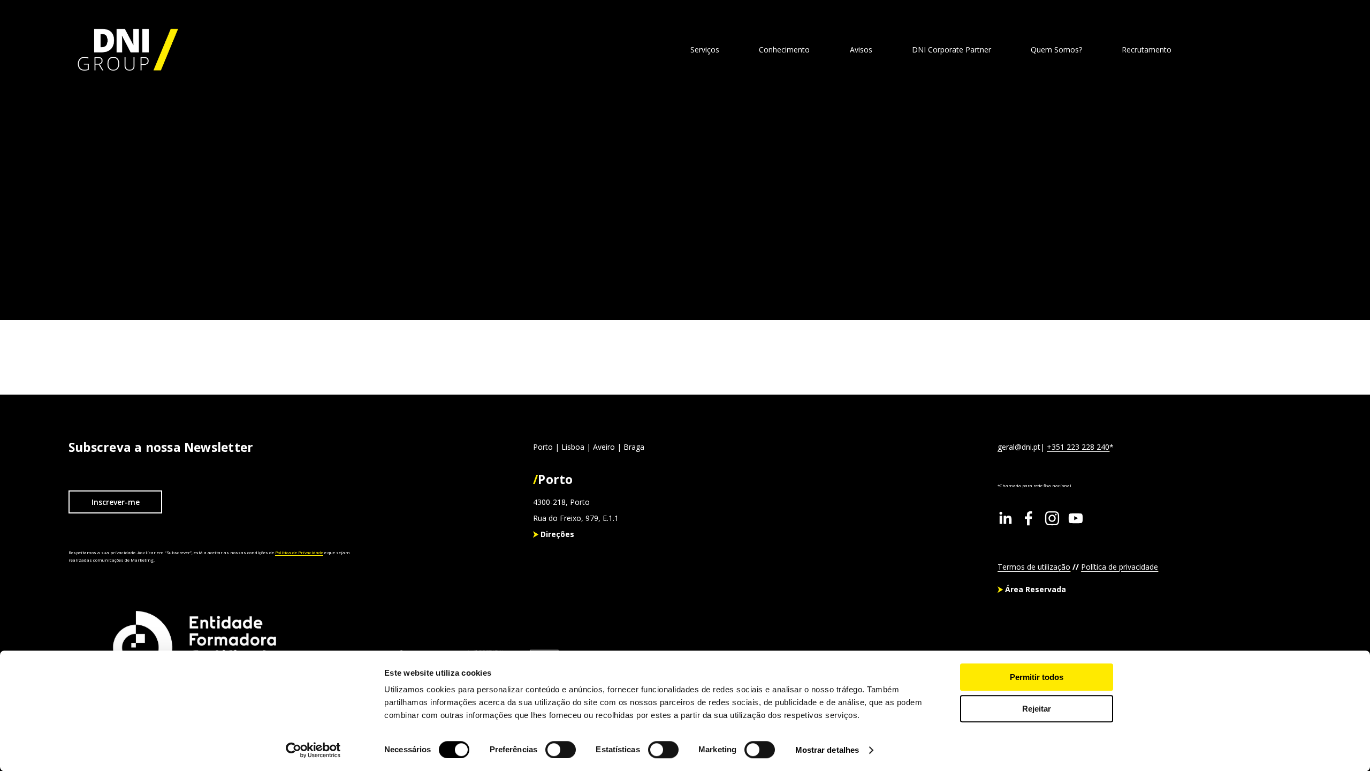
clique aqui (213, 237)
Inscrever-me (116, 502)
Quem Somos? (1056, 49)
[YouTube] (1075, 518)
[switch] (560, 749)
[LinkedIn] (1005, 518)
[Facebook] (1028, 518)
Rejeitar (1036, 708)
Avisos (861, 49)
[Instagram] (1052, 518)
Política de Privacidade (299, 552)
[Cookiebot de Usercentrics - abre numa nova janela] (313, 750)
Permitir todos (1036, 677)
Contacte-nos (1252, 49)
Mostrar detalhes (827, 749)
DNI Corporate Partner (951, 49)
